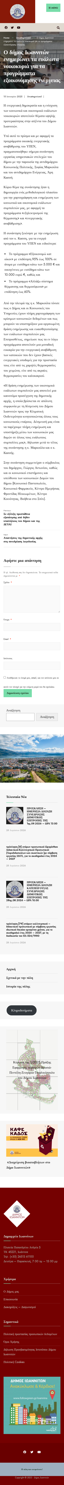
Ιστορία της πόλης (18, 986)
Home (6, 37)
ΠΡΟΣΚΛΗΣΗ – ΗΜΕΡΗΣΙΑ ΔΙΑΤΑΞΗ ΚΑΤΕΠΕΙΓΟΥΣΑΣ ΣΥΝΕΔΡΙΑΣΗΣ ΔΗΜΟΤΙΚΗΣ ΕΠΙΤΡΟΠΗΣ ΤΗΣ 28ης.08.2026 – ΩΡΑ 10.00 (29, 891)
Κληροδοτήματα (21, 1010)
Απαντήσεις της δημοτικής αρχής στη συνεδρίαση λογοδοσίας (23, 538)
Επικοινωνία (11, 1299)
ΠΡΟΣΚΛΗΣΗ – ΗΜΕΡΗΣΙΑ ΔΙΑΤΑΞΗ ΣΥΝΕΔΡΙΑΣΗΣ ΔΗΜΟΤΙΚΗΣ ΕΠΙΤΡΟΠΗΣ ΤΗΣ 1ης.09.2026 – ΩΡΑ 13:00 (42, 816)
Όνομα (8, 619)
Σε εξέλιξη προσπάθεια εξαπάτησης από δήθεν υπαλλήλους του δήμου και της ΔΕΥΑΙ (22, 517)
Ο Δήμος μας (11, 1291)
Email (7, 639)
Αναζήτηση (13, 710)
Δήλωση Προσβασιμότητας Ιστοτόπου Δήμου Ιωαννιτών (30, 1352)
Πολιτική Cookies (14, 1362)
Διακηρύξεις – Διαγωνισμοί (20, 1307)
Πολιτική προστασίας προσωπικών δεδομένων (30, 1334)
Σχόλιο (8, 582)
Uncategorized (23, 37)
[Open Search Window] (58, 27)
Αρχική (11, 969)
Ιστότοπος (8, 658)
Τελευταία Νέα (16, 796)
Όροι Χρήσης (11, 1342)
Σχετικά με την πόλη (19, 978)
